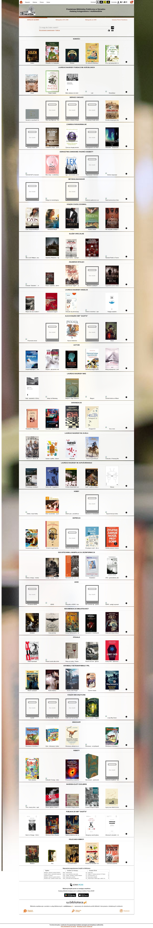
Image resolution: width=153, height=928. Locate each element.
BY (108, 2)
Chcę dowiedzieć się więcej (68, 926)
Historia (35, 2)
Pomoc (42, 2)
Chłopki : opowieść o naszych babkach (74, 875)
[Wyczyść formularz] (108, 30)
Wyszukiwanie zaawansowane (47, 30)
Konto (48, 2)
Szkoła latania (69, 872)
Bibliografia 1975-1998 (62, 19)
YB (105, 2)
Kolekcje (57, 30)
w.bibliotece (68, 906)
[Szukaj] (112, 27)
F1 (121, 2)
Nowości (27, 2)
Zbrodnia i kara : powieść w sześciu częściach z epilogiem (56, 878)
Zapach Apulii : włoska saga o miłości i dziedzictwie (98, 878)
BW (101, 2)
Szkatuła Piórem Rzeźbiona (119, 19)
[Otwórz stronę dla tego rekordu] (33, 55)
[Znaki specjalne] (112, 30)
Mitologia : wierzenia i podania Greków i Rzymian (54, 872)
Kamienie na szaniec (48, 875)
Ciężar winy (90, 872)
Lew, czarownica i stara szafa (72, 874)
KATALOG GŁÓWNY (33, 19)
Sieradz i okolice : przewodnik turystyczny (52, 874)
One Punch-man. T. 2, (92, 875)
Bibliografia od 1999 (90, 19)
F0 (118, 2)
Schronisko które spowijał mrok (72, 878)
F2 (125, 2)
